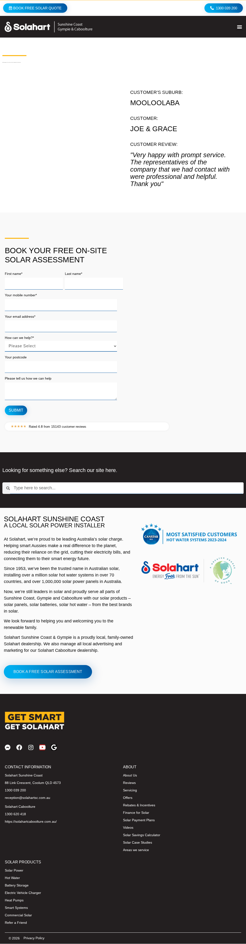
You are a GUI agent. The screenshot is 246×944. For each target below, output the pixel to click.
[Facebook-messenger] (8, 747)
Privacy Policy (34, 938)
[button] (240, 27)
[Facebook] (19, 747)
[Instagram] (31, 747)
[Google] (54, 747)
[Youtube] (42, 747)
